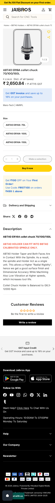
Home (6, 25)
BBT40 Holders (17, 25)
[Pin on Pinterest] (26, 216)
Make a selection (37, 159)
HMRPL (19, 105)
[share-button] (48, 37)
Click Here (23, 408)
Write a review (27, 322)
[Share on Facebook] (20, 216)
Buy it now (27, 168)
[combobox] (27, 17)
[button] (50, 9)
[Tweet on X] (14, 216)
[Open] (7, 495)
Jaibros (15, 486)
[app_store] (14, 378)
